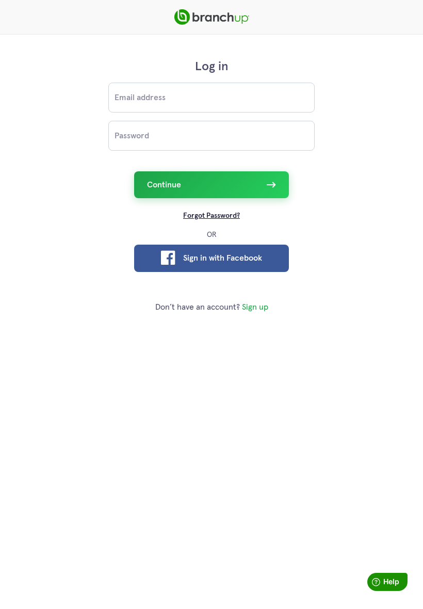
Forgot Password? (211, 215)
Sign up (255, 307)
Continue (164, 185)
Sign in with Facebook (222, 258)
